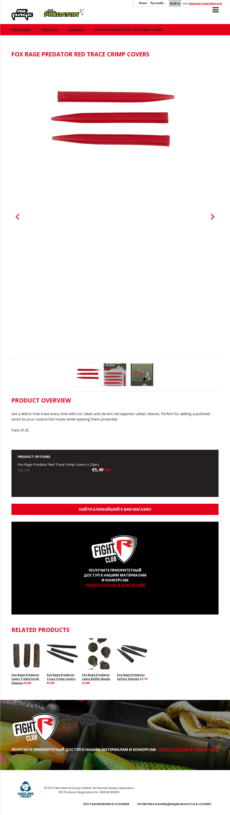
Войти (175, 3)
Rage (15, 11)
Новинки (76, 30)
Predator (51, 11)
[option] (115, 123)
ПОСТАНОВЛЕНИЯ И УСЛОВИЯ (106, 804)
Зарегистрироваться (205, 3)
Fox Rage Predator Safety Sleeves (131, 677)
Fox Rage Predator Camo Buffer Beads (96, 677)
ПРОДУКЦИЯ (21, 30)
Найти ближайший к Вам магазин (115, 509)
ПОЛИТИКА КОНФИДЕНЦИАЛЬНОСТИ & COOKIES (174, 804)
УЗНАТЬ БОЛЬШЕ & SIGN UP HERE (115, 585)
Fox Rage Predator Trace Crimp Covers (61, 677)
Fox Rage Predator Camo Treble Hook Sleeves (25, 679)
